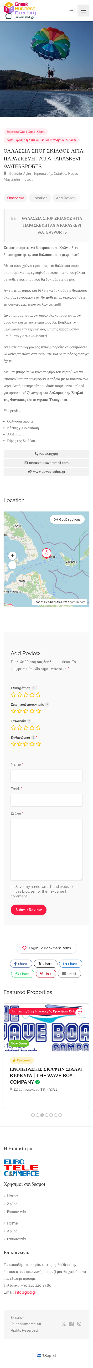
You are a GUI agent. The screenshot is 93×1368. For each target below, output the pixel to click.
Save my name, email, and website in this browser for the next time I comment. (44, 891)
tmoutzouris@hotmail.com (48, 463)
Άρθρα (12, 1204)
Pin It (47, 974)
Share (22, 964)
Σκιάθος (71, 140)
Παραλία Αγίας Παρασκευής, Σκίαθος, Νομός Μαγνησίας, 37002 (41, 176)
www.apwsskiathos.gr (48, 471)
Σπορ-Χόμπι (36, 131)
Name (17, 765)
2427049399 (48, 454)
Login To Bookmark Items (50, 948)
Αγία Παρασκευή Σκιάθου (23, 140)
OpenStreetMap (58, 602)
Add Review (66, 198)
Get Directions (69, 519)
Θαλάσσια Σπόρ (17, 131)
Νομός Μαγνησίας (52, 140)
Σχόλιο (17, 814)
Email (16, 789)
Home (12, 1196)
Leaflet (38, 602)
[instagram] (79, 1324)
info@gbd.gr (25, 1292)
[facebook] (71, 1324)
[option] (46, 69)
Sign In (72, 10)
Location (39, 198)
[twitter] (64, 1324)
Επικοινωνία (16, 1211)
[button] (12, 556)
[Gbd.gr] (20, 10)
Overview (15, 198)
